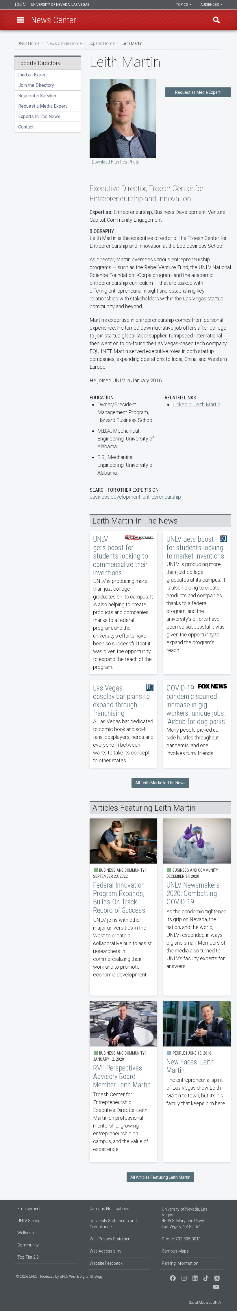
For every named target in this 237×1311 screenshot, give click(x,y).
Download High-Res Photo (115, 162)
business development (115, 497)
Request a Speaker (37, 95)
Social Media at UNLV (205, 1303)
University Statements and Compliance (113, 1223)
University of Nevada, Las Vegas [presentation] (60, 5)
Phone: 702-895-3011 (181, 1239)
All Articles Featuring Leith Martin (160, 1177)
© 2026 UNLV (26, 1277)
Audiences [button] (210, 5)
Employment (28, 1208)
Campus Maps (175, 1251)
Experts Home (101, 43)
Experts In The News (39, 116)
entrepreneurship (161, 497)
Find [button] (216, 20)
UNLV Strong (28, 1220)
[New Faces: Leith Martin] (197, 1081)
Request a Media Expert (42, 106)
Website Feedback (106, 1263)
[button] (20, 20)
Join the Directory (36, 85)
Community (28, 1245)
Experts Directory (39, 63)
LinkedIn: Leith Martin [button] (196, 404)
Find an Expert (32, 75)
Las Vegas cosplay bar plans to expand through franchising (123, 724)
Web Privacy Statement (111, 1239)
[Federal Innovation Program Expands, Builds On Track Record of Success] (123, 907)
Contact (26, 127)
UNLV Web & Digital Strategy (81, 1277)
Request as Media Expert (198, 92)
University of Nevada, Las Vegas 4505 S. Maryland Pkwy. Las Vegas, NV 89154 (185, 1218)
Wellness (25, 1233)
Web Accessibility (105, 1251)
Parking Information (180, 1263)
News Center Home (64, 43)
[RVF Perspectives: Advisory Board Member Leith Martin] (123, 1081)
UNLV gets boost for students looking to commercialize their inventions (123, 602)
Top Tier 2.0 (28, 1257)
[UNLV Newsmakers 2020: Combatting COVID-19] (197, 907)
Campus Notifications (109, 1208)
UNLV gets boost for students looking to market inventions (197, 602)
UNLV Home (28, 43)
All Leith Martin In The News (160, 783)
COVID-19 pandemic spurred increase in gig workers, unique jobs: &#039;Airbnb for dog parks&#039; (197, 724)
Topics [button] (182, 5)
